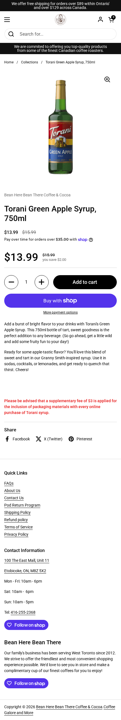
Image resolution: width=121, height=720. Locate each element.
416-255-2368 (23, 612)
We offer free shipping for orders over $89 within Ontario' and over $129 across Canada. (60, 6)
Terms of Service (18, 527)
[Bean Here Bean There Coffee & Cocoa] (60, 19)
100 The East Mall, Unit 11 (26, 560)
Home (9, 62)
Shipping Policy (17, 512)
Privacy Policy (16, 534)
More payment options (60, 312)
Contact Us (14, 498)
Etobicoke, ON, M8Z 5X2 (25, 571)
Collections (29, 62)
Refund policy (16, 519)
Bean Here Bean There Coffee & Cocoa (69, 707)
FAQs (9, 483)
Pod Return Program (22, 505)
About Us (12, 490)
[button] (11, 282)
